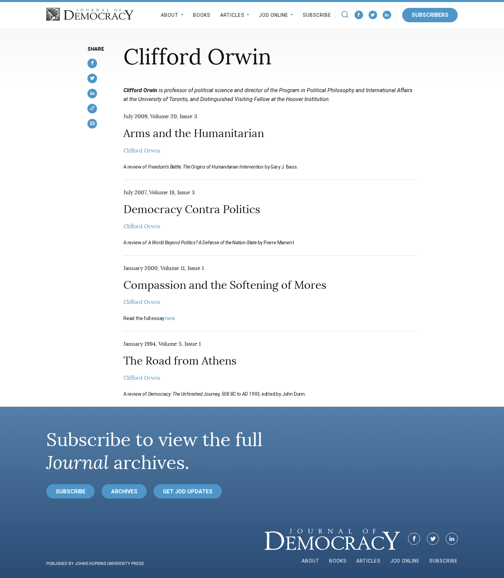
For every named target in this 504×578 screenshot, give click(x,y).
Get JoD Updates (188, 491)
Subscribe (317, 15)
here (170, 318)
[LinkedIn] (387, 15)
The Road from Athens (180, 361)
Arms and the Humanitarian (193, 133)
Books (202, 15)
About (170, 15)
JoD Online (273, 15)
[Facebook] (359, 15)
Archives (124, 491)
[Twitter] (373, 15)
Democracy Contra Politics (191, 209)
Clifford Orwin (141, 150)
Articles (232, 15)
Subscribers (429, 15)
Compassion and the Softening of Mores (224, 285)
